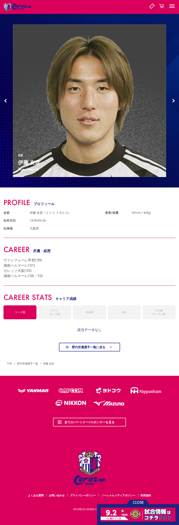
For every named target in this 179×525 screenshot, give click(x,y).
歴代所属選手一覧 (27, 363)
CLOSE (138, 502)
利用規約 (146, 495)
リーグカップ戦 (55, 312)
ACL (124, 312)
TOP (9, 363)
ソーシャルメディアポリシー (118, 495)
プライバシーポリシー (83, 495)
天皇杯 (89, 312)
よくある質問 (36, 495)
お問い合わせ (57, 495)
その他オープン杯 (158, 312)
